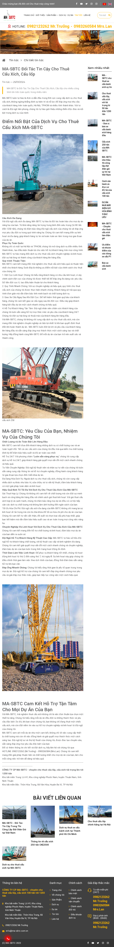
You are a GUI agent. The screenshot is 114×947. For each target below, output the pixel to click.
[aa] (96, 4)
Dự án (70, 15)
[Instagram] (91, 4)
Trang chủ (29, 15)
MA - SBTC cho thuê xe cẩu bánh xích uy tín (107, 81)
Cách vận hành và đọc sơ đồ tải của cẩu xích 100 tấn (107, 188)
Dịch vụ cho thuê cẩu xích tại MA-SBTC (13, 866)
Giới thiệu (40, 15)
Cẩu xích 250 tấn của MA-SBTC (106, 146)
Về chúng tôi (57, 895)
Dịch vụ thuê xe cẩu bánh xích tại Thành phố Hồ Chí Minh (69, 830)
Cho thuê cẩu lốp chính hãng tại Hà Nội (99, 823)
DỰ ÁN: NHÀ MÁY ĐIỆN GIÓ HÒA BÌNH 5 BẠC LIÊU (107, 209)
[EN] (110, 4)
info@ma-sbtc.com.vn (17, 931)
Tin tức (78, 15)
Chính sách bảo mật (75, 892)
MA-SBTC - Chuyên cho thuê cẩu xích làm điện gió (106, 231)
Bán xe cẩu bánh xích (106, 266)
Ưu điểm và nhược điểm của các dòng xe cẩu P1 (106, 251)
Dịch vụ (62, 15)
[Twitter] (87, 4)
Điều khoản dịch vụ (75, 916)
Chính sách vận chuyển (75, 900)
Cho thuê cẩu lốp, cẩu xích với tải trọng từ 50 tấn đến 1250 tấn (106, 103)
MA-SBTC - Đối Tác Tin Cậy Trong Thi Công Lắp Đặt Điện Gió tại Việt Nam (14, 828)
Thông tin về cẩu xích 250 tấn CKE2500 (42, 843)
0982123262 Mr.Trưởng (48, 26)
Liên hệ (87, 15)
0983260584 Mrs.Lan (93, 26)
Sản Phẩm (51, 15)
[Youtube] (81, 4)
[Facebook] (76, 4)
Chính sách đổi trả (75, 908)
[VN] (104, 4)
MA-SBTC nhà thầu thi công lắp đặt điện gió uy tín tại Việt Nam (106, 166)
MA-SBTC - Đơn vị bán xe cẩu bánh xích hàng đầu (106, 128)
